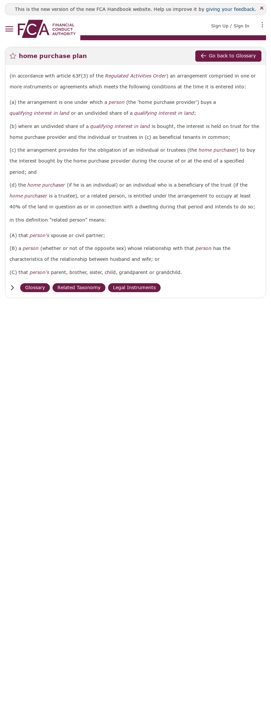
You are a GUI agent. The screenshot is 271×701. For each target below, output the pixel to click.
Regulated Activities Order (135, 76)
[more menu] (262, 25)
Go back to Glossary (232, 55)
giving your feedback (230, 9)
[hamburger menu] (9, 29)
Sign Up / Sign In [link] (230, 25)
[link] (47, 28)
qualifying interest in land (39, 113)
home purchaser (217, 150)
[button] (12, 288)
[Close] (262, 8)
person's (39, 235)
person (117, 102)
